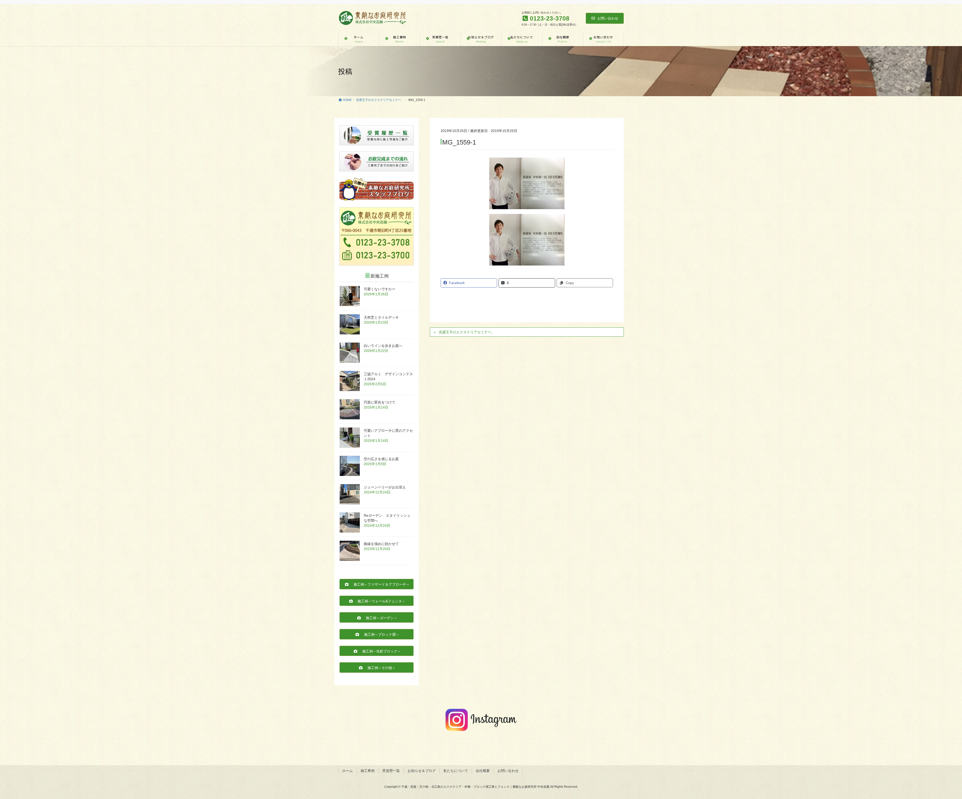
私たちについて (455, 771)
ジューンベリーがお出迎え (385, 487)
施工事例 (367, 771)
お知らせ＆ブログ (422, 771)
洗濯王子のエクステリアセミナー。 (467, 332)
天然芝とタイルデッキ (381, 317)
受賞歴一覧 (391, 771)
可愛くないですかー (379, 289)
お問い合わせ (607, 18)
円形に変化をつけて (379, 402)
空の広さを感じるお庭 (381, 459)
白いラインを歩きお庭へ (383, 346)
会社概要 (483, 771)
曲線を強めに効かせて (381, 544)
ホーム (347, 771)
